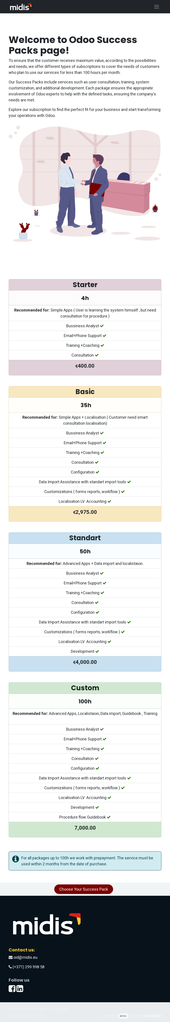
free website (152, 1016)
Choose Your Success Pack (83, 889)
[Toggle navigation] (156, 7)
